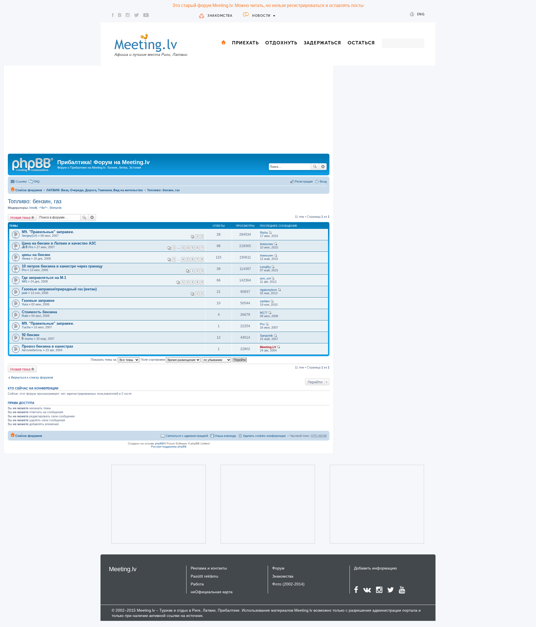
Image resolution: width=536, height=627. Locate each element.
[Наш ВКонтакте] (119, 15)
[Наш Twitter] (136, 15)
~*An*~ (43, 207)
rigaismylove (268, 289)
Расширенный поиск (323, 166)
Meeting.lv (123, 569)
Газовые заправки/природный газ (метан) (59, 289)
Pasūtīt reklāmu (204, 576)
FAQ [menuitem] (37, 181)
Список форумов (28, 190)
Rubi (25, 315)
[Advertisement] (168, 112)
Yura (25, 304)
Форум (278, 568)
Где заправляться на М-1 (44, 278)
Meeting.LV (268, 347)
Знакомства (219, 16)
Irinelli (33, 207)
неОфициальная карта (212, 592)
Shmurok (55, 207)
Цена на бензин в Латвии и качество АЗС (59, 243)
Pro (30, 247)
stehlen (265, 301)
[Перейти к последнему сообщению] (270, 232)
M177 (263, 312)
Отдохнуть (281, 43)
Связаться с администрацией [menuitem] (187, 435)
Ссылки (21, 181)
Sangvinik (266, 335)
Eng (421, 14)
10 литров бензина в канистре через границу (62, 266)
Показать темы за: (104, 359)
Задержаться (322, 43)
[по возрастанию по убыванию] (217, 359)
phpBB (159, 443)
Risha (264, 232)
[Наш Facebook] (113, 15)
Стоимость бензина (39, 312)
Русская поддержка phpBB (168, 446)
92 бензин (30, 335)
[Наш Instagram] (128, 15)
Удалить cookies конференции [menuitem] (264, 435)
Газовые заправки (38, 300)
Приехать (245, 43)
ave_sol (265, 278)
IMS (24, 281)
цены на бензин (36, 255)
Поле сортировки (153, 359)
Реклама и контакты (209, 568)
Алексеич (266, 244)
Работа (197, 584)
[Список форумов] (33, 164)
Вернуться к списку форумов (32, 377)
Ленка (26, 258)
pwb (24, 293)
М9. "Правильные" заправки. (48, 232)
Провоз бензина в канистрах (47, 346)
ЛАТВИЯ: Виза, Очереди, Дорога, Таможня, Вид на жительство (94, 190)
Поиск (315, 166)
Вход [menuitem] (323, 181)
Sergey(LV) (29, 235)
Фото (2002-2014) (288, 584)
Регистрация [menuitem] (304, 181)
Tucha (26, 327)
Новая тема (20, 217)
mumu (29, 338)
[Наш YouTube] (146, 15)
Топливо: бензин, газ (163, 190)
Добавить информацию (375, 568)
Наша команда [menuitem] (225, 435)
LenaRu (265, 267)
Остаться (361, 43)
